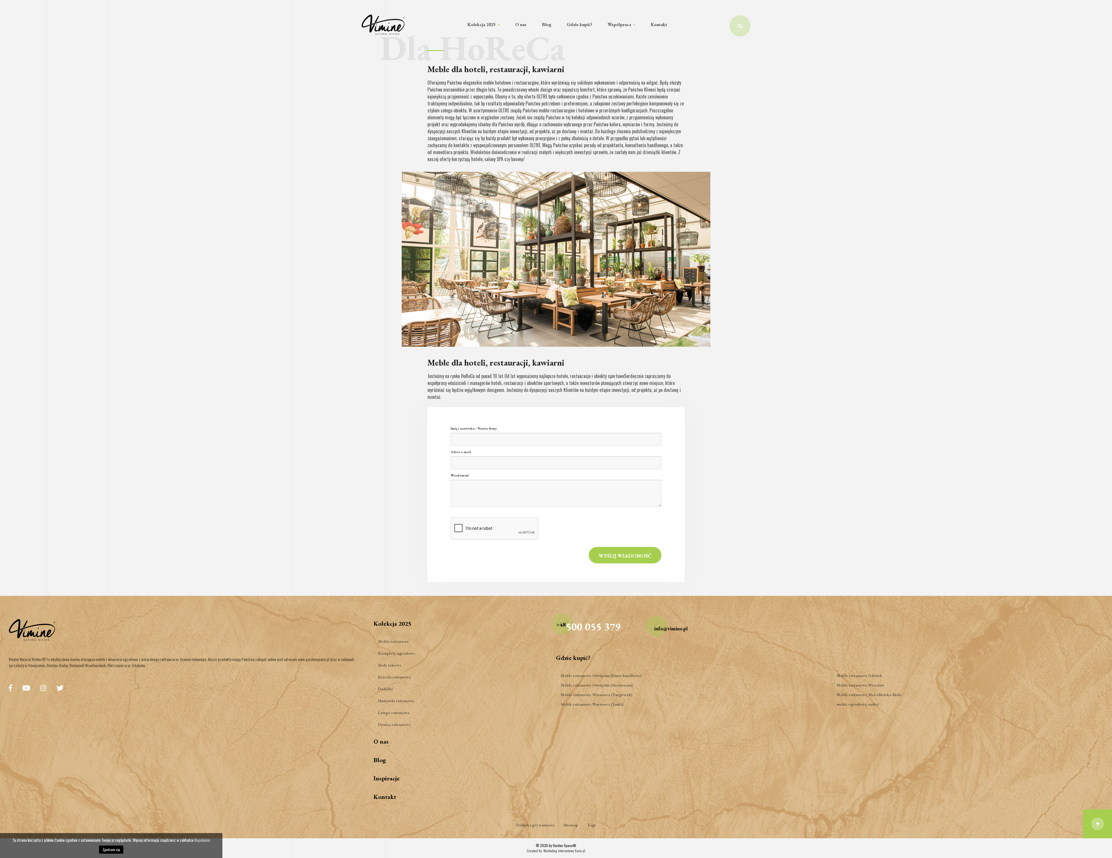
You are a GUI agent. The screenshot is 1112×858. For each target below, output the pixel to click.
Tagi (591, 825)
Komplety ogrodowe (396, 653)
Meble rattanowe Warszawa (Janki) (592, 704)
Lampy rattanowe (394, 712)
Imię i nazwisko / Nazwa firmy (474, 428)
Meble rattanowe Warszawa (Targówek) (596, 694)
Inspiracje (387, 778)
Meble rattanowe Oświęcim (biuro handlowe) (601, 675)
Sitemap (571, 825)
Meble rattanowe (393, 641)
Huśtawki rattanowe (396, 700)
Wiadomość (460, 475)
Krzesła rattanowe (394, 677)
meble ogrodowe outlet (858, 704)
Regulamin (202, 840)
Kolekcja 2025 (482, 24)
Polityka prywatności (535, 825)
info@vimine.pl (671, 628)
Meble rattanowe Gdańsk (859, 675)
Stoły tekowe (389, 665)
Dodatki (385, 688)
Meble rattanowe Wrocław (860, 685)
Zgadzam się (111, 849)
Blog (546, 24)
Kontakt (659, 24)
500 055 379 (588, 627)
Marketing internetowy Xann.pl (564, 850)
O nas (520, 24)
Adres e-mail (461, 452)
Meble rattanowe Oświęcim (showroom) (596, 685)
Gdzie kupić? (579, 24)
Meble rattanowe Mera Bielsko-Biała (869, 694)
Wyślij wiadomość (625, 555)
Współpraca (620, 24)
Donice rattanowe (394, 724)
